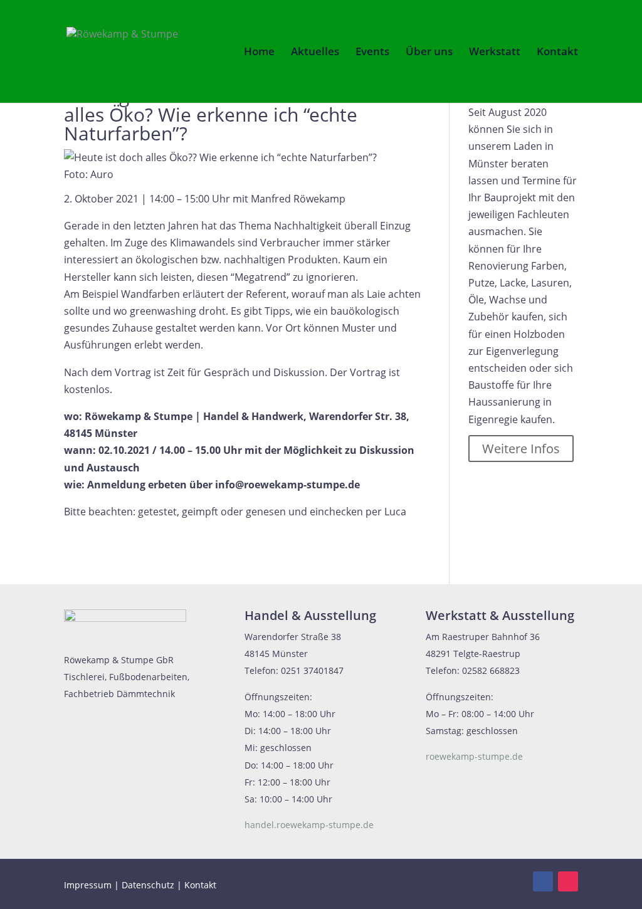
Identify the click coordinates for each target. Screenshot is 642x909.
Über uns (429, 52)
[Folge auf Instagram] (568, 881)
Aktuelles (315, 52)
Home (259, 52)
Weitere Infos (521, 448)
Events (372, 52)
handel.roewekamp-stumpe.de (309, 825)
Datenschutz (148, 885)
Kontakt (557, 52)
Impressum (88, 885)
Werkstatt (494, 52)
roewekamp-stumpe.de (474, 756)
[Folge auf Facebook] (543, 881)
